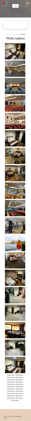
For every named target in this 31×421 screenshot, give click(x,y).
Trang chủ (9, 34)
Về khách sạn (16, 34)
